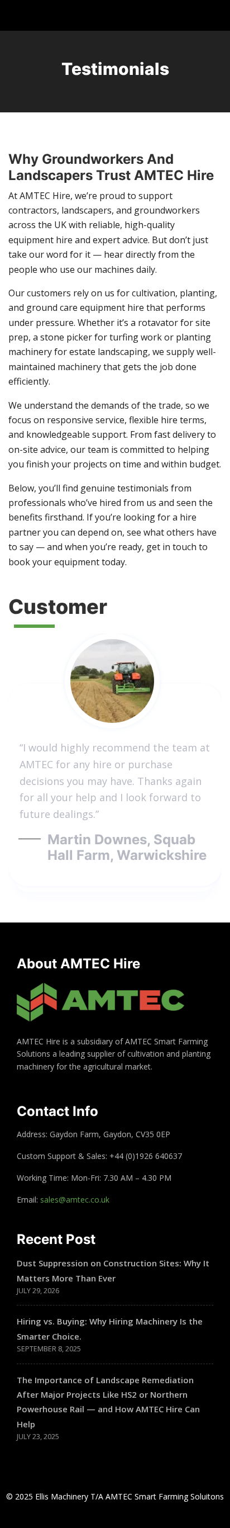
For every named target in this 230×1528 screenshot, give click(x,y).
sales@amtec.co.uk (74, 1199)
